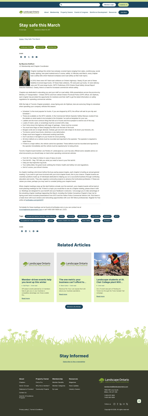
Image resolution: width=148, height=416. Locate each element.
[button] (21, 57)
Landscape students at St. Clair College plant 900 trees (110, 280)
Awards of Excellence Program (26, 397)
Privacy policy (24, 409)
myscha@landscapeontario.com (30, 209)
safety (97, 220)
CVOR (62, 216)
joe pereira (95, 216)
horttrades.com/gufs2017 (34, 200)
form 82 (71, 216)
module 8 (107, 216)
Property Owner (42, 379)
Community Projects (42, 389)
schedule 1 (107, 220)
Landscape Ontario (26, 47)
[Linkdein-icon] (121, 404)
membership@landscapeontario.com (116, 387)
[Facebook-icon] (117, 404)
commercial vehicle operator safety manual (40, 216)
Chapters (22, 382)
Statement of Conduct (26, 389)
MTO (116, 216)
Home (21, 39)
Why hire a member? (43, 386)
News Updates (74, 386)
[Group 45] (127, 404)
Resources (73, 379)
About (21, 379)
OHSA (51, 220)
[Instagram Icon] (114, 404)
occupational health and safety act (32, 220)
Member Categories (58, 386)
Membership (52, 47)
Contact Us (22, 392)
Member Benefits (58, 382)
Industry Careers (74, 389)
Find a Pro (39, 382)
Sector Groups (24, 386)
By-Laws (55, 389)
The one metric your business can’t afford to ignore (71, 280)
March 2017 (40, 47)
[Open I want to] (126, 5)
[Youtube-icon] (124, 404)
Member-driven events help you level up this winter (36, 280)
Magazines (72, 382)
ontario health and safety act (68, 220)
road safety (86, 220)
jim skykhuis (82, 216)
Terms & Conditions (36, 409)
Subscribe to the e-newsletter (74, 362)
